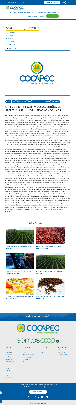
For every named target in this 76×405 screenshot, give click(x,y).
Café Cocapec (61, 352)
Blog (7, 375)
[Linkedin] (38, 397)
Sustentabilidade (10, 362)
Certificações (9, 357)
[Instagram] (35, 397)
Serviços (43, 352)
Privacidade (9, 378)
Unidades (43, 350)
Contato (8, 373)
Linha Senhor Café (62, 355)
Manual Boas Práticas (28, 355)
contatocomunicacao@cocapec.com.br (43, 387)
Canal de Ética (26, 359)
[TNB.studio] (38, 403)
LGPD (24, 352)
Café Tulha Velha (62, 350)
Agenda (8, 370)
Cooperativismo (10, 359)
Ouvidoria (25, 362)
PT (64, 2)
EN (68, 2)
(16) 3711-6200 (26, 387)
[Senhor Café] (46, 397)
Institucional (9, 350)
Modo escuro (12, 48)
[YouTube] (42, 397)
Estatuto (25, 350)
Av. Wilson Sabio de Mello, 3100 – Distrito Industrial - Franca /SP (38, 384)
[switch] (7, 48)
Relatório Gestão (27, 357)
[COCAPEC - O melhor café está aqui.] (15, 8)
